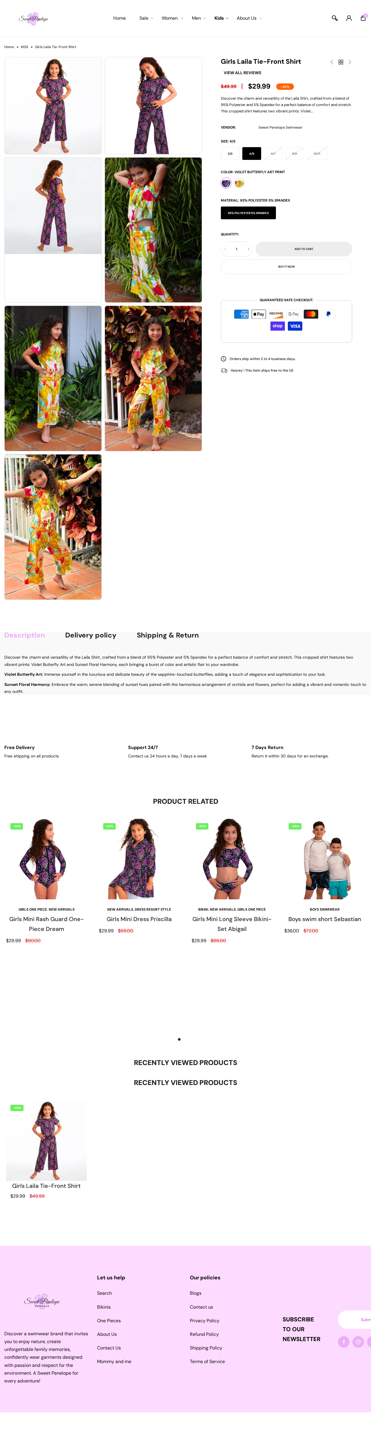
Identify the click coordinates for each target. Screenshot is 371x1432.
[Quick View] (76, 1103)
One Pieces (109, 1321)
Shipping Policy (206, 1348)
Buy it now (286, 266)
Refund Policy (204, 1334)
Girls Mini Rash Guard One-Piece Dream (46, 924)
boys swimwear (325, 909)
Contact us (201, 1307)
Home (9, 47)
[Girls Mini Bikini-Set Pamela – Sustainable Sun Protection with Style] (332, 62)
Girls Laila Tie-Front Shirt (46, 1186)
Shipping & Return (168, 635)
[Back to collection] (341, 62)
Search (104, 1293)
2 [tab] (185, 1039)
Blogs (195, 1293)
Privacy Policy (204, 1321)
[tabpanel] (46, 925)
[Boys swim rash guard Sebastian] (350, 62)
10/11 (317, 154)
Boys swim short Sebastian (324, 919)
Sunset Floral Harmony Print (239, 183)
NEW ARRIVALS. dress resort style (139, 909)
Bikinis (104, 1307)
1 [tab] (179, 1039)
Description (24, 635)
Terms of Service (207, 1361)
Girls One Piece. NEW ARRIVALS (46, 909)
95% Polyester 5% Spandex (248, 213)
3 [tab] (192, 1039)
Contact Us (109, 1348)
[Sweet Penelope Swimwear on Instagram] (358, 1342)
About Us (107, 1334)
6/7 (273, 154)
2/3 (230, 154)
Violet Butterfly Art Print (226, 183)
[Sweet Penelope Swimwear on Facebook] (344, 1342)
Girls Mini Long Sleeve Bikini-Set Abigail (232, 924)
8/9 (294, 154)
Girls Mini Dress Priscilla (139, 919)
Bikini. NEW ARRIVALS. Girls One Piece (232, 909)
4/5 (251, 154)
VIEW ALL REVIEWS (242, 73)
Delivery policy (91, 635)
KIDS (24, 47)
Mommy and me (114, 1361)
